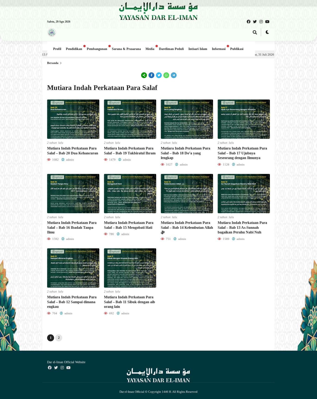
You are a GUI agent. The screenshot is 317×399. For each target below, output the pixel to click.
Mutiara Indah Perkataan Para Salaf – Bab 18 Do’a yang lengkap (185, 153)
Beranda (52, 63)
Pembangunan (97, 49)
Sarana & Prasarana (126, 49)
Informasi (219, 49)
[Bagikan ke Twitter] (159, 75)
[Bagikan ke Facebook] (151, 75)
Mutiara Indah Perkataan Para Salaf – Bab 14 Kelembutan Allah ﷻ (187, 227)
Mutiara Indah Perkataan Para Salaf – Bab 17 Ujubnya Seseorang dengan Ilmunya (242, 153)
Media (150, 49)
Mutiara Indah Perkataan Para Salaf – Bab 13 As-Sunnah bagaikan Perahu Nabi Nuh (242, 227)
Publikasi (236, 49)
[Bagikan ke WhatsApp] (166, 75)
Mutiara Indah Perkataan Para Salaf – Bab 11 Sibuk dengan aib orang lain (129, 302)
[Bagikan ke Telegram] (173, 75)
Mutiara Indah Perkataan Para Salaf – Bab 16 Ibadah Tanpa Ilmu (72, 227)
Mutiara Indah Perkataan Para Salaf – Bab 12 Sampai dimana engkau (72, 302)
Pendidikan (74, 49)
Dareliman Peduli (171, 49)
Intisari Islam (197, 49)
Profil (57, 49)
